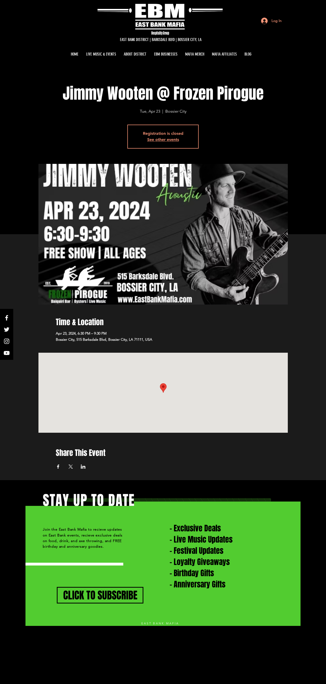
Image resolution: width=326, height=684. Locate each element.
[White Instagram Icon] (6, 341)
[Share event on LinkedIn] (83, 467)
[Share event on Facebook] (58, 467)
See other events (163, 139)
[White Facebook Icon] (6, 317)
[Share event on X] (70, 467)
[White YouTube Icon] (6, 353)
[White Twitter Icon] (6, 329)
